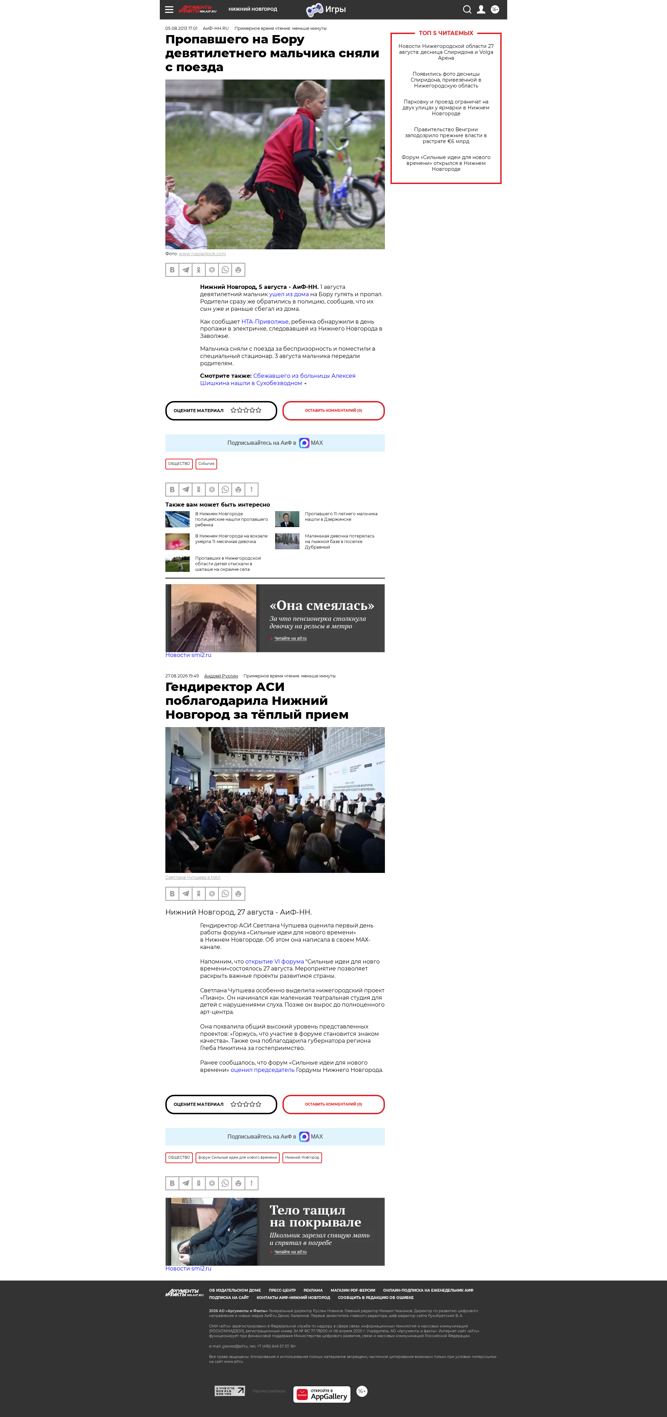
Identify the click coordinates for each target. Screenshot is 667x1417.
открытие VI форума (274, 961)
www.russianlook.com (202, 253)
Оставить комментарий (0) (333, 410)
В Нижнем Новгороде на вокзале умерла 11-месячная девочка (231, 538)
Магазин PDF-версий (353, 1290)
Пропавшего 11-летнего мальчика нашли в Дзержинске (341, 516)
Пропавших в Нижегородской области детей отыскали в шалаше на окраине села (228, 564)
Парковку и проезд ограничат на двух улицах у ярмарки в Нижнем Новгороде (446, 108)
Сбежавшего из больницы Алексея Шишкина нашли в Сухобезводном (278, 379)
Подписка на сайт (229, 1297)
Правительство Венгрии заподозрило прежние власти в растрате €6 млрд (446, 135)
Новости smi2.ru (188, 655)
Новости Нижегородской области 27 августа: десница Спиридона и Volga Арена (446, 52)
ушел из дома (289, 294)
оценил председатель (263, 1070)
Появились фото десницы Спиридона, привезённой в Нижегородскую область (446, 80)
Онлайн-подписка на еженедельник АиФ (428, 1290)
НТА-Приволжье (265, 321)
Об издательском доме (235, 1290)
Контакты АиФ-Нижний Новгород (293, 1297)
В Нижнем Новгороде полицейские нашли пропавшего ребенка (231, 519)
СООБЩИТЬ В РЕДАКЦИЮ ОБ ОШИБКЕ (376, 1297)
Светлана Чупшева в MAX (193, 877)
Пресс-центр (282, 1290)
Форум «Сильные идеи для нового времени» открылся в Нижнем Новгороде (446, 163)
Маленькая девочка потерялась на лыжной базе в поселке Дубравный (339, 541)
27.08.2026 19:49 (182, 675)
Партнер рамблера (269, 1391)
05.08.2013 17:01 (181, 28)
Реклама (313, 1290)
